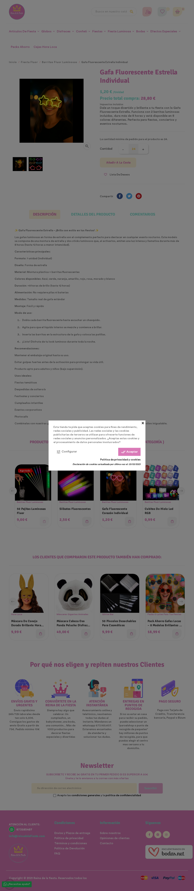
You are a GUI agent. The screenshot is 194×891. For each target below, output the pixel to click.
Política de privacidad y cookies (120, 459)
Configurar (66, 452)
